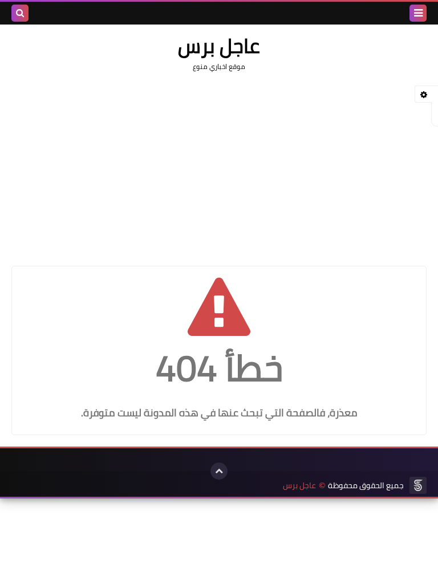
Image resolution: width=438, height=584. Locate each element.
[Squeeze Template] (418, 485)
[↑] (219, 471)
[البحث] (20, 13)
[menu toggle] (418, 13)
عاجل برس (299, 486)
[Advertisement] (219, 163)
